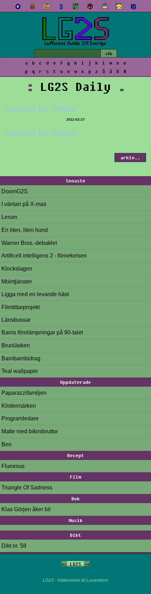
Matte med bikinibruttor (29, 431)
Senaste (75, 180)
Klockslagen (16, 269)
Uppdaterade (75, 382)
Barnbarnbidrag (20, 358)
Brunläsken (15, 345)
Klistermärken (18, 406)
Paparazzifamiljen (23, 393)
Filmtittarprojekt (20, 307)
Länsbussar (16, 320)
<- (64, 564)
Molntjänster (16, 282)
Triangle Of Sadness (26, 487)
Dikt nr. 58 (13, 546)
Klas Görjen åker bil (26, 509)
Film (75, 477)
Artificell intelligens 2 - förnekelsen (44, 256)
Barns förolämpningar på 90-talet (42, 332)
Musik (75, 520)
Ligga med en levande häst (35, 294)
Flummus (13, 466)
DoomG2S (14, 191)
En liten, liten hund (24, 230)
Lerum (9, 217)
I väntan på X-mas (23, 204)
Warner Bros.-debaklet (29, 243)
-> (87, 564)
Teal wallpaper (19, 371)
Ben (6, 444)
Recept (75, 455)
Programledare (20, 418)
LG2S (75, 564)
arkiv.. (130, 157)
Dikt (75, 535)
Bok (75, 498)
